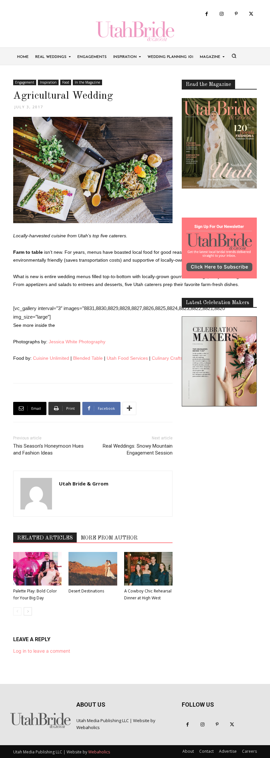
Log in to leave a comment (41, 651)
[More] (129, 408)
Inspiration (48, 82)
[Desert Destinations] (92, 568)
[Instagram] (221, 14)
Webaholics (88, 727)
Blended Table (88, 358)
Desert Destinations (86, 591)
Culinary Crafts (167, 358)
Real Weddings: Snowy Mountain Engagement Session (138, 449)
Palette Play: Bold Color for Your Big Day (35, 595)
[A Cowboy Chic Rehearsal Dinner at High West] (148, 568)
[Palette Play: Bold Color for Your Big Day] (37, 568)
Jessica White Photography (77, 341)
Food (65, 82)
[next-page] (28, 611)
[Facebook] (206, 14)
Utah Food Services (127, 358)
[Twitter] (251, 14)
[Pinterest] (236, 14)
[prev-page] (17, 611)
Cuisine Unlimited (51, 358)
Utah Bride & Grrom (83, 483)
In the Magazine (87, 82)
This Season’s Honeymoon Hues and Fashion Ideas (48, 449)
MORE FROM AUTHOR (109, 538)
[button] (234, 56)
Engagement (24, 82)
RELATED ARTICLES (45, 538)
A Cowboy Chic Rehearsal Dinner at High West (148, 595)
